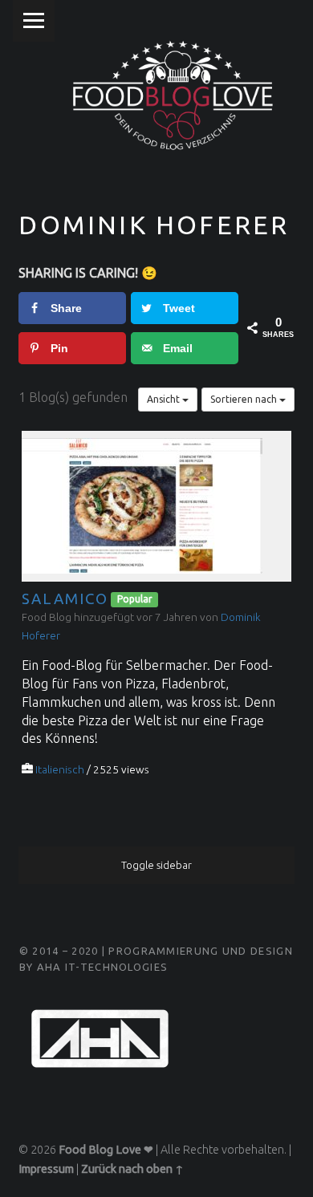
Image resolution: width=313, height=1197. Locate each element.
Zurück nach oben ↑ (132, 1169)
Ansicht (164, 399)
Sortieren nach (244, 399)
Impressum (46, 1169)
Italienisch (59, 769)
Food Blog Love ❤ (106, 1149)
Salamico (65, 598)
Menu (34, 21)
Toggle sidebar (156, 864)
